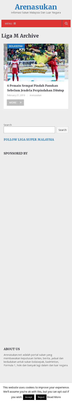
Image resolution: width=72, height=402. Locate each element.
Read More (54, 397)
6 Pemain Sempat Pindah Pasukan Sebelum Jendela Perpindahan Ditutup (35, 88)
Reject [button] (41, 397)
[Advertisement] (30, 216)
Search (8, 124)
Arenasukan (36, 7)
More (12, 102)
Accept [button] (28, 397)
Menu (8, 23)
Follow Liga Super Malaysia (29, 140)
